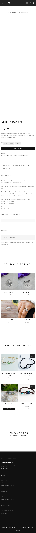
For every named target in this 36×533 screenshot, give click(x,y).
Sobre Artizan (5, 513)
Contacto (4, 480)
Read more (9, 409)
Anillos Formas (17, 155)
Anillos (11, 155)
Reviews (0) (6, 168)
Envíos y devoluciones (7, 496)
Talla (2, 142)
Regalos (14, 12)
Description (7, 165)
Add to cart (18, 148)
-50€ (18, 12)
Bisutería (23, 155)
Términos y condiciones (8, 485)
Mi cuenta (4, 483)
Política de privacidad (7, 510)
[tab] (6, 165)
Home (9, 12)
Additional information (21, 165)
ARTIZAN (6, 3)
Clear (18, 143)
